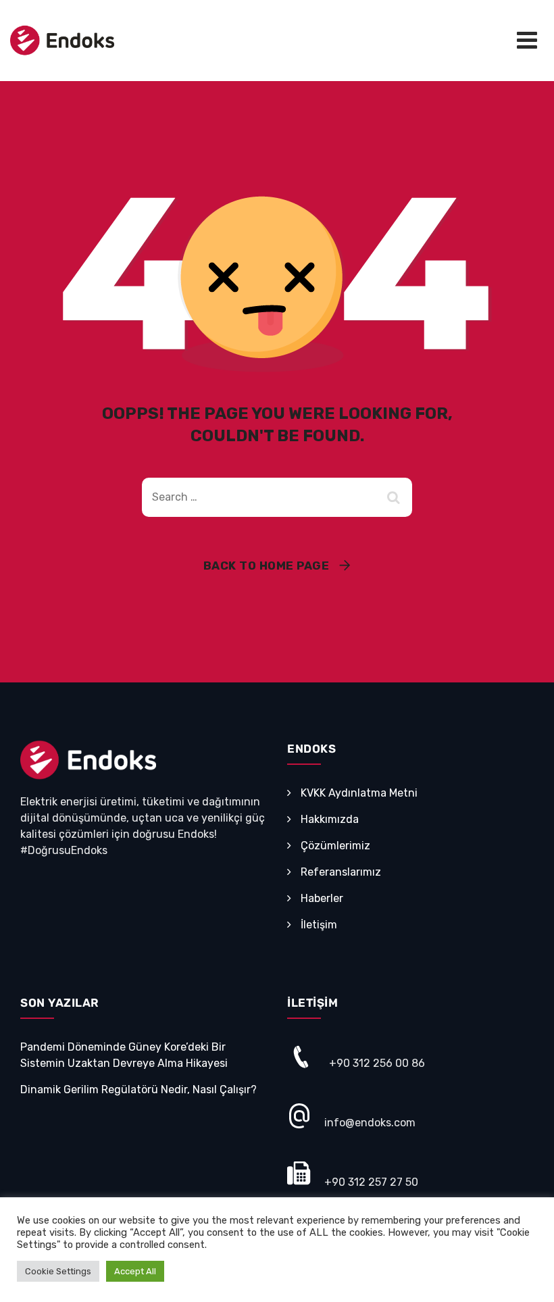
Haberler (322, 898)
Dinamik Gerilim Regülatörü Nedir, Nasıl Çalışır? (138, 1089)
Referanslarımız (341, 872)
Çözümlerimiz (335, 845)
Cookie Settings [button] (58, 1271)
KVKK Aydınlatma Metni (359, 792)
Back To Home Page (266, 565)
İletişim (319, 924)
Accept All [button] (135, 1271)
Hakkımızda (330, 819)
